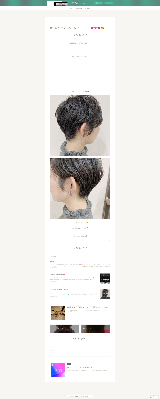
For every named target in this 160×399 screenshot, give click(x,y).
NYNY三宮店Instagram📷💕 (57, 274)
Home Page (79, 8)
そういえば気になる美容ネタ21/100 (59, 289)
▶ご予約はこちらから (80, 35)
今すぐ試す (98, 3)
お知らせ (52, 261)
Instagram (87, 8)
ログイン (108, 3)
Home (71, 8)
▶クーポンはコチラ (80, 339)
